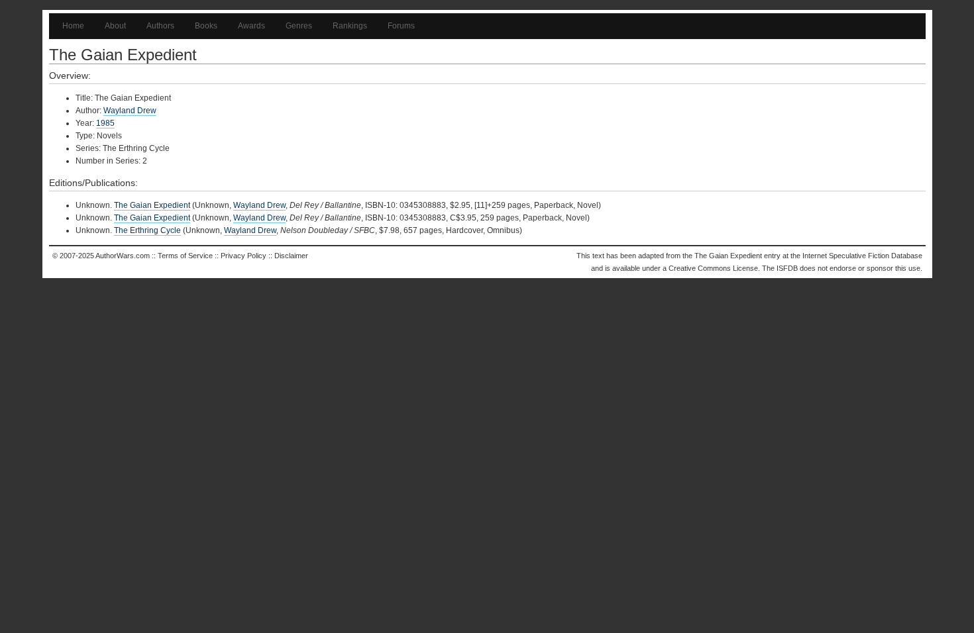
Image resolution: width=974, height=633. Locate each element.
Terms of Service (185, 256)
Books (206, 25)
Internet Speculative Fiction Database (862, 256)
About (115, 25)
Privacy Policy (243, 256)
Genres (299, 25)
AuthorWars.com (122, 256)
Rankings (350, 25)
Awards (251, 25)
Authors (160, 25)
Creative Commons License (713, 268)
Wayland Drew (129, 110)
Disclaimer (291, 256)
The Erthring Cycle (147, 230)
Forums (401, 25)
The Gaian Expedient (152, 205)
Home (73, 25)
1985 (105, 123)
